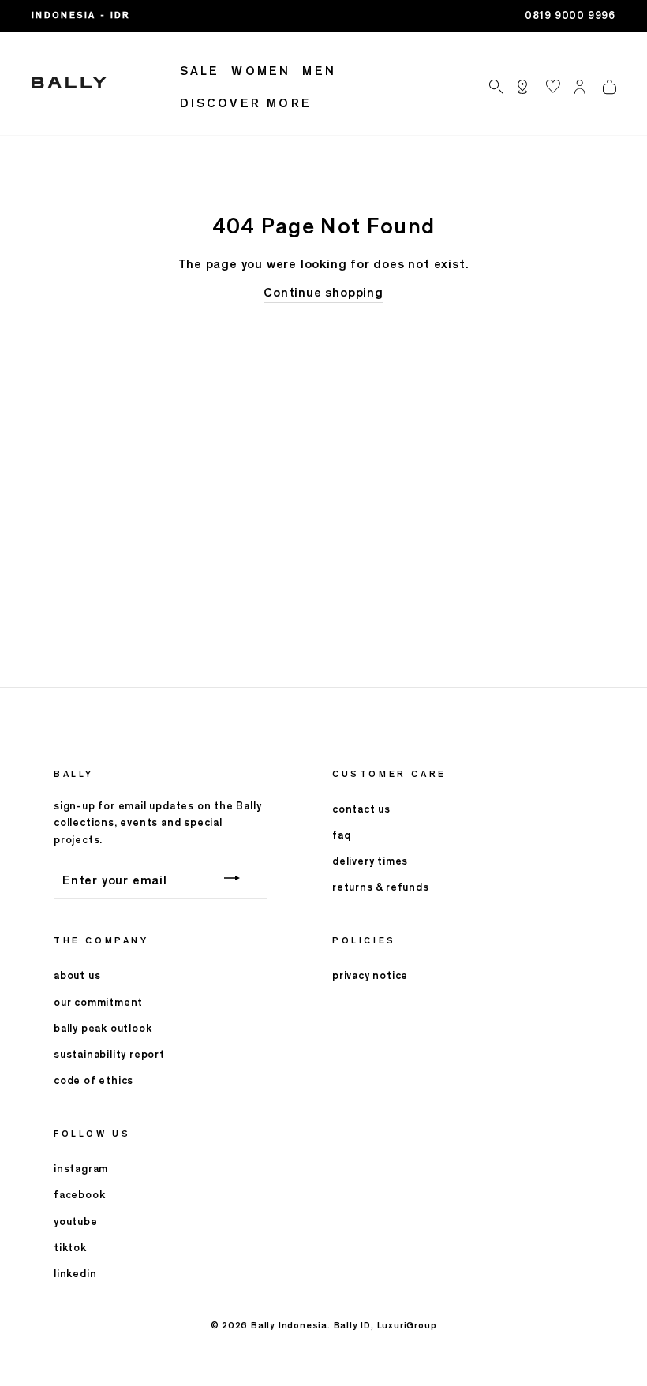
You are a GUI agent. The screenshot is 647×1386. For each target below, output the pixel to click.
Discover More (246, 102)
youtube (76, 1221)
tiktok (70, 1247)
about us (77, 975)
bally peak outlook (102, 1028)
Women (260, 70)
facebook (79, 1194)
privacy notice (370, 975)
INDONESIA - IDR (81, 15)
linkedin (75, 1273)
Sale (200, 70)
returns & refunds (380, 887)
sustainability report (109, 1054)
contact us (361, 809)
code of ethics (93, 1080)
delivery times (370, 861)
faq (341, 835)
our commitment (98, 1002)
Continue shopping (323, 292)
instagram (81, 1168)
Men (319, 70)
